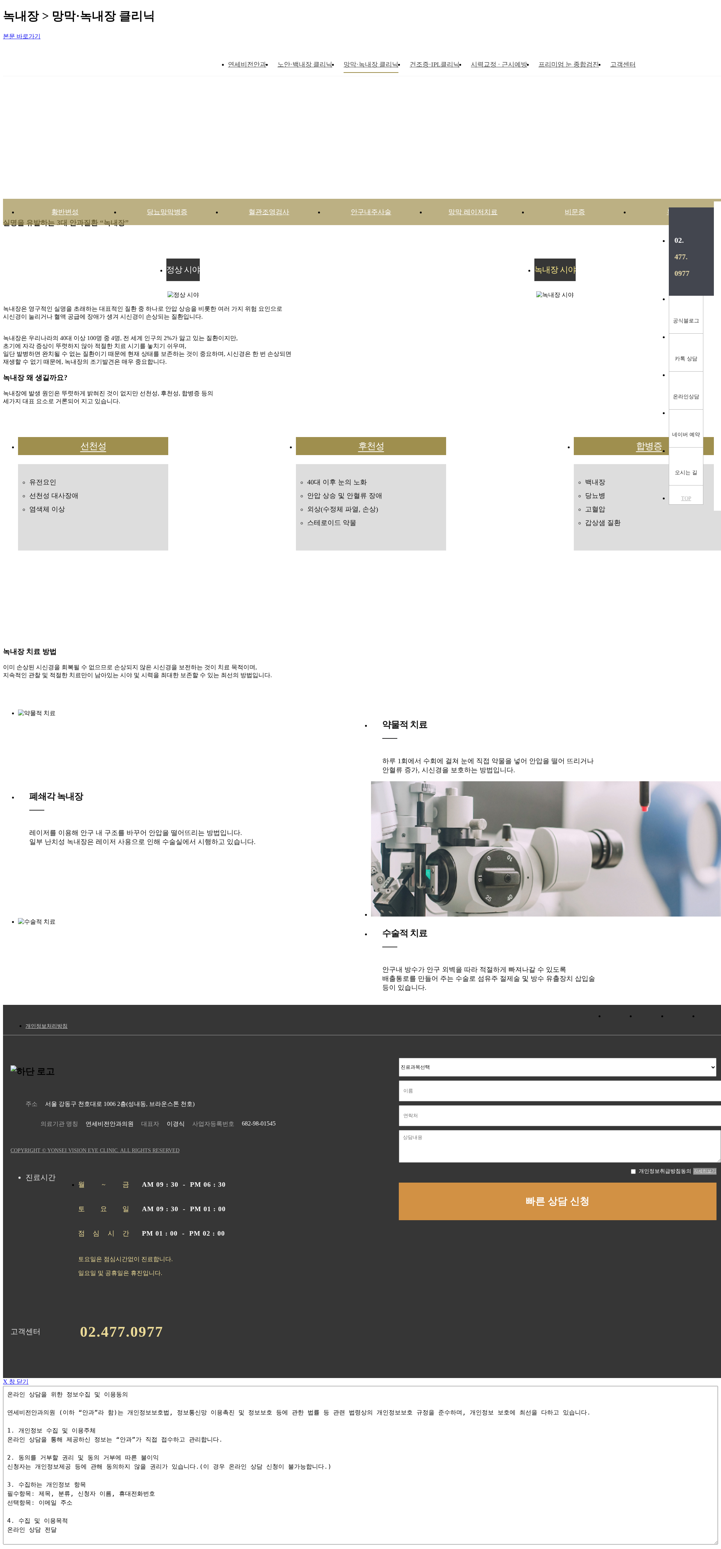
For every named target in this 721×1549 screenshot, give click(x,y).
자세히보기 (705, 1171)
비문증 (575, 212)
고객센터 (623, 64)
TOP (686, 498)
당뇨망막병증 (167, 212)
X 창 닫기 (16, 1381)
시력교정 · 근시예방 (499, 64)
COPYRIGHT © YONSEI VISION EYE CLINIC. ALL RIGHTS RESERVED (95, 1150)
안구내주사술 (371, 212)
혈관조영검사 (269, 212)
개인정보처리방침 (47, 1026)
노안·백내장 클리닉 (305, 64)
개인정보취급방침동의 (665, 1171)
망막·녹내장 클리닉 (371, 64)
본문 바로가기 (22, 36)
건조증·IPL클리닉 (435, 64)
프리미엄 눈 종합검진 (568, 64)
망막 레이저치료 (473, 212)
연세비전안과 (247, 64)
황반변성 (64, 212)
